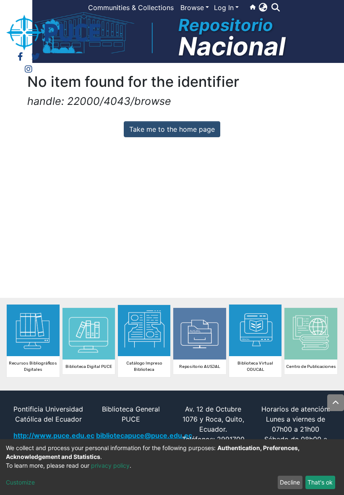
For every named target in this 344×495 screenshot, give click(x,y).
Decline (290, 482)
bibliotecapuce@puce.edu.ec (144, 435)
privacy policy (110, 465)
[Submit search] (275, 7)
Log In (224, 7)
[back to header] (335, 402)
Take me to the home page (172, 129)
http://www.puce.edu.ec (53, 435)
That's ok (320, 482)
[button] (263, 7)
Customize (20, 482)
